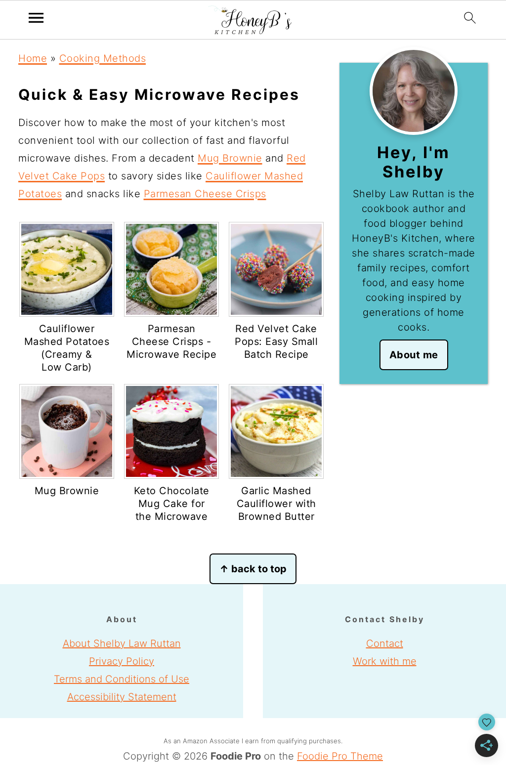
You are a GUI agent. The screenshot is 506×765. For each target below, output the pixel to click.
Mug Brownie (230, 158)
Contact (384, 643)
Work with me (385, 661)
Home (32, 58)
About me (413, 355)
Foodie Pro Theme (340, 756)
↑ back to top (253, 569)
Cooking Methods (102, 58)
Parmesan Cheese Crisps (205, 194)
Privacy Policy (121, 661)
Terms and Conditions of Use (121, 679)
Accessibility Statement (121, 697)
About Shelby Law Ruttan (122, 643)
